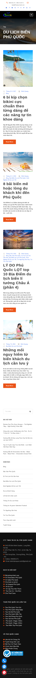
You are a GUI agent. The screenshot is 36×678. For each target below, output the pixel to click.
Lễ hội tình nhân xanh (10, 496)
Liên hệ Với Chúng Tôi (12, 639)
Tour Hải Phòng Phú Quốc (13, 616)
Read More (9, 142)
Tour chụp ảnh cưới (9, 520)
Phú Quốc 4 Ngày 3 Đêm (13, 623)
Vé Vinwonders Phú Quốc (13, 577)
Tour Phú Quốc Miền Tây (13, 614)
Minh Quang (24, 91)
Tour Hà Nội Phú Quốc (12, 612)
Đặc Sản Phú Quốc (15, 255)
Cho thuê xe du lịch (11, 582)
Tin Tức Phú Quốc (9, 515)
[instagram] (29, 7)
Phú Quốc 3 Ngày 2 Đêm (13, 621)
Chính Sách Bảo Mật (12, 646)
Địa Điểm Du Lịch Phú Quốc (17, 178)
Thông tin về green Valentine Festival (15, 505)
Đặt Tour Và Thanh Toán (13, 644)
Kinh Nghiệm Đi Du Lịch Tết (12, 486)
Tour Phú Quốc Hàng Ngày (14, 609)
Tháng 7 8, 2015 (10, 344)
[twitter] (23, 7)
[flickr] (12, 7)
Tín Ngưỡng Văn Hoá (23, 259)
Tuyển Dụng (7, 525)
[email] (6, 7)
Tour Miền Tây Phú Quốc (13, 625)
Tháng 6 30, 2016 (11, 253)
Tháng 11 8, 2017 (11, 91)
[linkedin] (15, 7)
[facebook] (9, 7)
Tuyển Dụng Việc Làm (12, 642)
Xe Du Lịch (9, 586)
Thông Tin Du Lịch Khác (10, 500)
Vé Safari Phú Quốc (11, 580)
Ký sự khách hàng (9, 491)
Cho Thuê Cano (10, 593)
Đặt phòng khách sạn (12, 575)
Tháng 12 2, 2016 (11, 176)
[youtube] (26, 7)
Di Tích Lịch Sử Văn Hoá (11, 476)
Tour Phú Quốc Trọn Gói (13, 607)
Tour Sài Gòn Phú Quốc (13, 618)
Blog (7, 93)
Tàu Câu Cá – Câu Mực (13, 591)
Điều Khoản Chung (11, 648)
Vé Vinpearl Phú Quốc (12, 584)
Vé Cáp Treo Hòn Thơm (13, 589)
